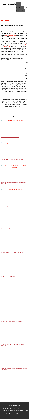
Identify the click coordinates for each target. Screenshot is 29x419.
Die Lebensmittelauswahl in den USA (14, 26)
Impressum (19, 7)
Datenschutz (20, 10)
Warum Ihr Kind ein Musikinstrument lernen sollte (13, 392)
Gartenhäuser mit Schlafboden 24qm (10, 137)
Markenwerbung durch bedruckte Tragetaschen (12, 252)
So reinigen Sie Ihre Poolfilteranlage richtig (11, 321)
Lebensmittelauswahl (10, 35)
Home (18, 4)
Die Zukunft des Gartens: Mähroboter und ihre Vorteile (14, 299)
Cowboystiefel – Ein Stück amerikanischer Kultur (13, 159)
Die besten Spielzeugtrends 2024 (9, 206)
